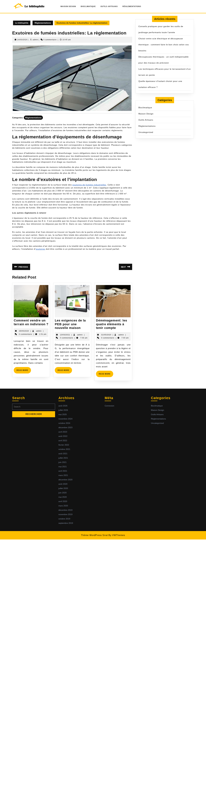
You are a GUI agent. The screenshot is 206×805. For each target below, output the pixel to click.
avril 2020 (62, 501)
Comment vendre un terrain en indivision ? (31, 322)
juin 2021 (62, 462)
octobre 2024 (64, 423)
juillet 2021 (63, 458)
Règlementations (131, 6)
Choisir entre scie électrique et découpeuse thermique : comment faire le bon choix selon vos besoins (163, 44)
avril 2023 (62, 432)
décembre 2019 (65, 510)
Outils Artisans (109, 6)
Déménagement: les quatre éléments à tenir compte (111, 324)
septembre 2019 (65, 523)
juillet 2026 (63, 410)
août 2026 (62, 406)
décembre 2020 (65, 479)
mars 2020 (63, 506)
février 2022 (63, 445)
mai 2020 (62, 497)
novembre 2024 (65, 419)
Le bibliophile (21, 23)
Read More (24, 371)
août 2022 (62, 436)
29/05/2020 (24, 331)
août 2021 (62, 453)
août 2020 (62, 484)
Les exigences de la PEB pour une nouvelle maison (70, 324)
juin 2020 (62, 493)
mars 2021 (63, 475)
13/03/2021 (65, 335)
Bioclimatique (88, 6)
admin (35, 40)
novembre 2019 (65, 514)
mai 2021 (62, 466)
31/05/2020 (106, 335)
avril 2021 (62, 471)
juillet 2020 (63, 488)
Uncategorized (145, 132)
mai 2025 (62, 414)
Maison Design (68, 6)
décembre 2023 (65, 427)
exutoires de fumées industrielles (89, 185)
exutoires (40, 249)
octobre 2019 (64, 519)
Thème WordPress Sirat (94, 535)
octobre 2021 (64, 449)
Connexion (109, 406)
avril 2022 (62, 440)
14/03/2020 (22, 40)
